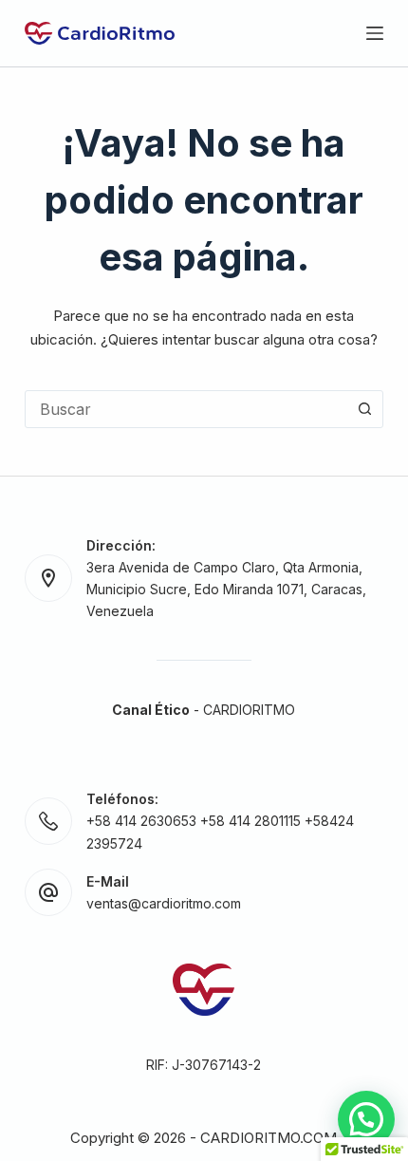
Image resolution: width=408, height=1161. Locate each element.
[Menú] (374, 33)
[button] (366, 1119)
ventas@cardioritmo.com (163, 903)
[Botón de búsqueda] (364, 409)
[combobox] (186, 409)
